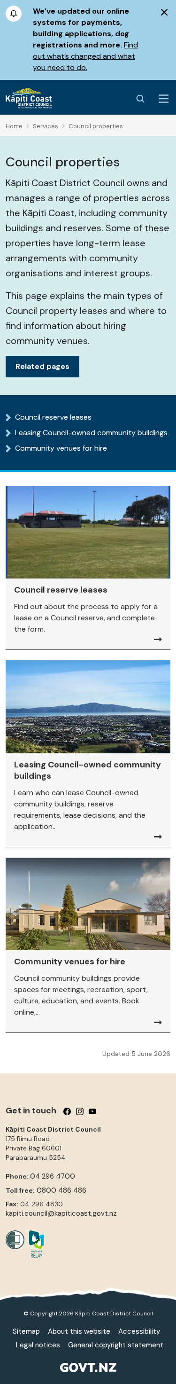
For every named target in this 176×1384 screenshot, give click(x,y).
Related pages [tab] (42, 366)
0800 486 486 (61, 1190)
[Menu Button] (163, 98)
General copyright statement (115, 1345)
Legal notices (38, 1345)
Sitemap (26, 1331)
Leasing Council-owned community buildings (91, 433)
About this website (79, 1331)
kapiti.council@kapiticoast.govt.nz (61, 1213)
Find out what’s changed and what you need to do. (85, 56)
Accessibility (139, 1331)
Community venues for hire (61, 448)
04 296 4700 (52, 1176)
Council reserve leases (53, 417)
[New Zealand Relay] (34, 1244)
